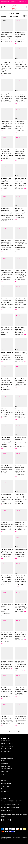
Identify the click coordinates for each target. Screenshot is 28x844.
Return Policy (5, 791)
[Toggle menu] (1, 7)
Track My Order (5, 766)
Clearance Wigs (5, 740)
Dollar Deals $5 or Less (7, 746)
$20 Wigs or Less (6, 751)
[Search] (5, 7)
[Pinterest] (10, 820)
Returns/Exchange (6, 768)
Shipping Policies (6, 783)
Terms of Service (6, 789)
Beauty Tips (4, 771)
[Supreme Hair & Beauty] (14, 7)
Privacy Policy (5, 786)
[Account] (23, 7)
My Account (4, 761)
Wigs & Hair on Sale (6, 743)
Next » (19, 731)
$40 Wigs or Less (6, 748)
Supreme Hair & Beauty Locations (11, 807)
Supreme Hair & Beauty (10, 837)
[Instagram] (3, 820)
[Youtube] (6, 820)
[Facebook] (1, 820)
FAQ (2, 774)
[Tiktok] (8, 820)
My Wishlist (4, 763)
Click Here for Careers (7, 811)
